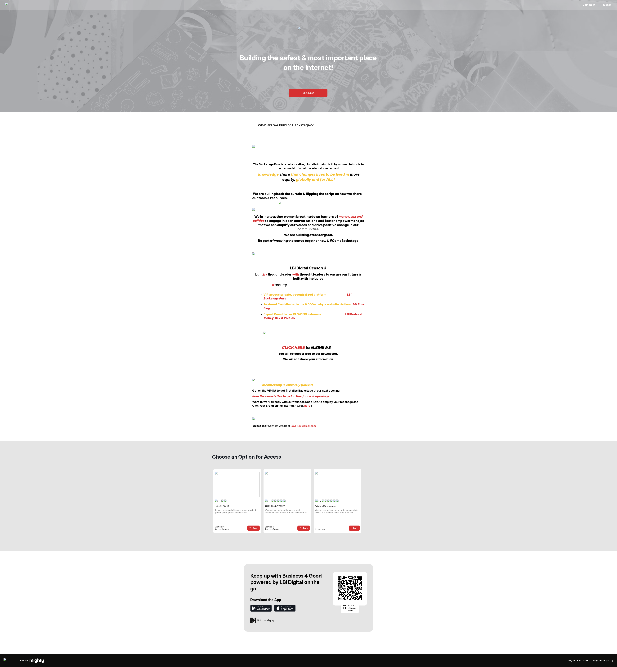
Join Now (589, 4)
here (307, 405)
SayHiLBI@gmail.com (303, 425)
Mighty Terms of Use (578, 660)
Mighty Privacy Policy (603, 660)
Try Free (253, 528)
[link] (237, 501)
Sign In (607, 4)
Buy (354, 528)
